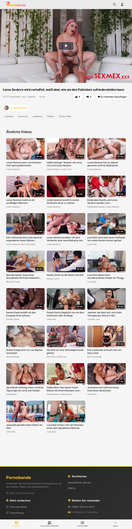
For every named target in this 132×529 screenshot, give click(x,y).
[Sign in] (122, 4)
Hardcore (23, 116)
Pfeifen (50, 116)
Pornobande (16, 4)
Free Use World (18, 506)
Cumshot (9, 116)
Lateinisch (37, 116)
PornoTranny (17, 512)
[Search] (114, 4)
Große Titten (65, 116)
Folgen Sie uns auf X (83, 506)
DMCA (71, 488)
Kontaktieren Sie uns (79, 482)
